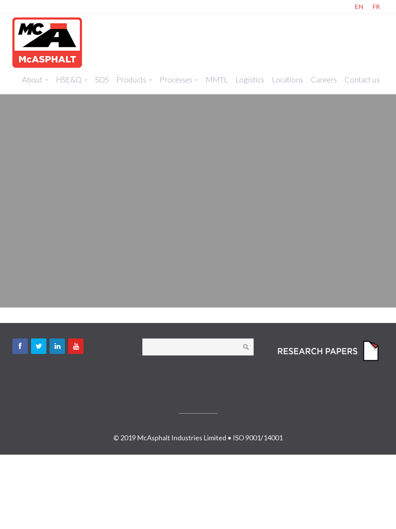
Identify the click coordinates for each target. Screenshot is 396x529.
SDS (102, 79)
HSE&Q (69, 79)
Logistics (250, 79)
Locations (287, 79)
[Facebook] (20, 346)
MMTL (217, 79)
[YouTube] (76, 346)
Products (131, 79)
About (32, 79)
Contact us (362, 79)
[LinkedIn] (57, 346)
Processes (176, 79)
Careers (324, 79)
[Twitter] (38, 346)
